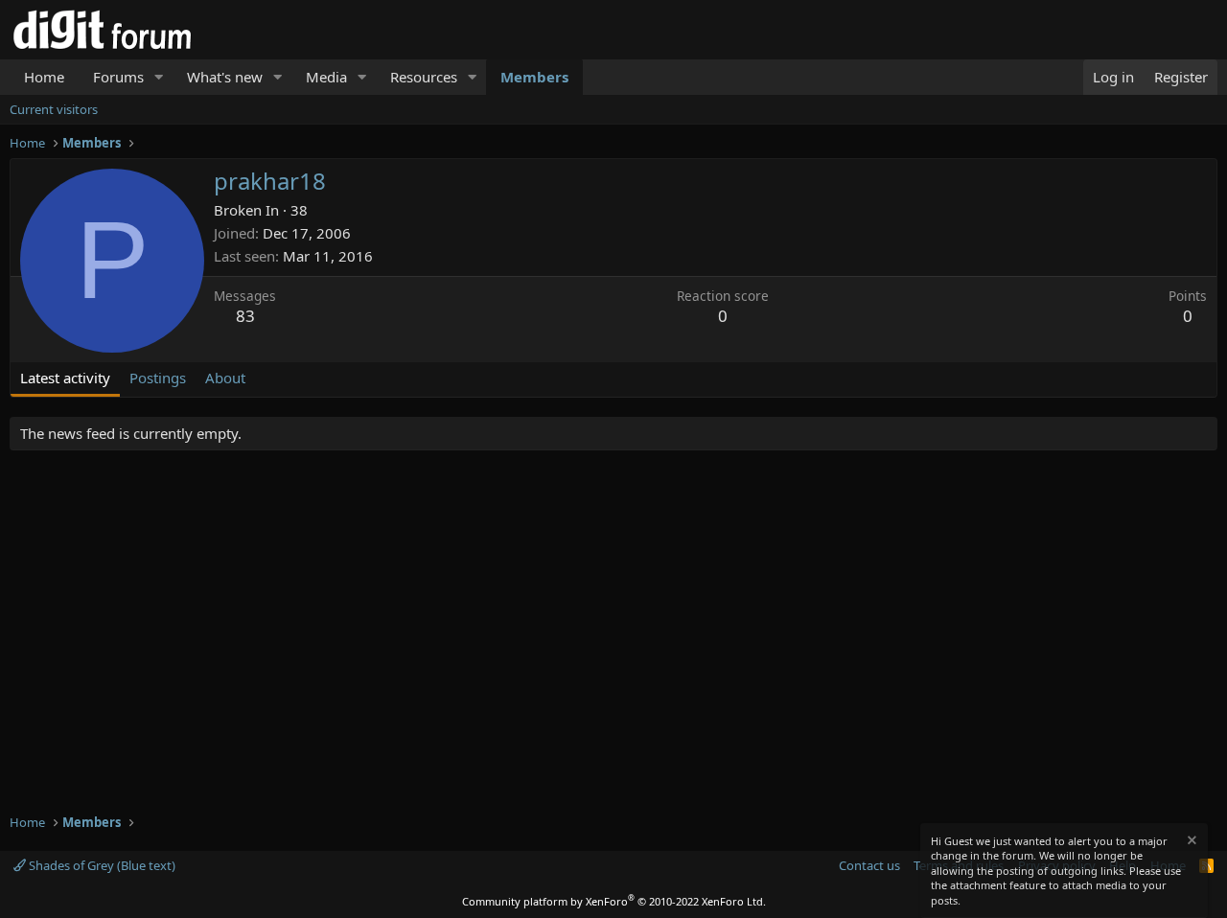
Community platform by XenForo (614, 901)
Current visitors (54, 109)
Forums (118, 76)
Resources (423, 76)
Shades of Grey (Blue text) (100, 865)
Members (534, 76)
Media (326, 76)
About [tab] (225, 377)
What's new (225, 76)
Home (44, 76)
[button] (159, 77)
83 (245, 316)
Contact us (869, 865)
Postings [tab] (157, 377)
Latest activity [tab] (65, 377)
